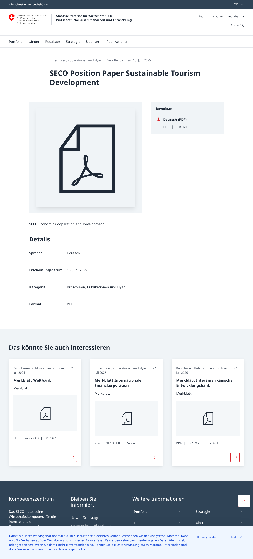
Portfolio (141, 511)
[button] (16, 41)
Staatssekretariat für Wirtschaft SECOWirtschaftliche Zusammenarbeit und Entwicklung (94, 18)
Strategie (203, 511)
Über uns (203, 522)
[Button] (72, 457)
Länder (139, 522)
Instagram (95, 517)
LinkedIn (105, 525)
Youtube (82, 525)
